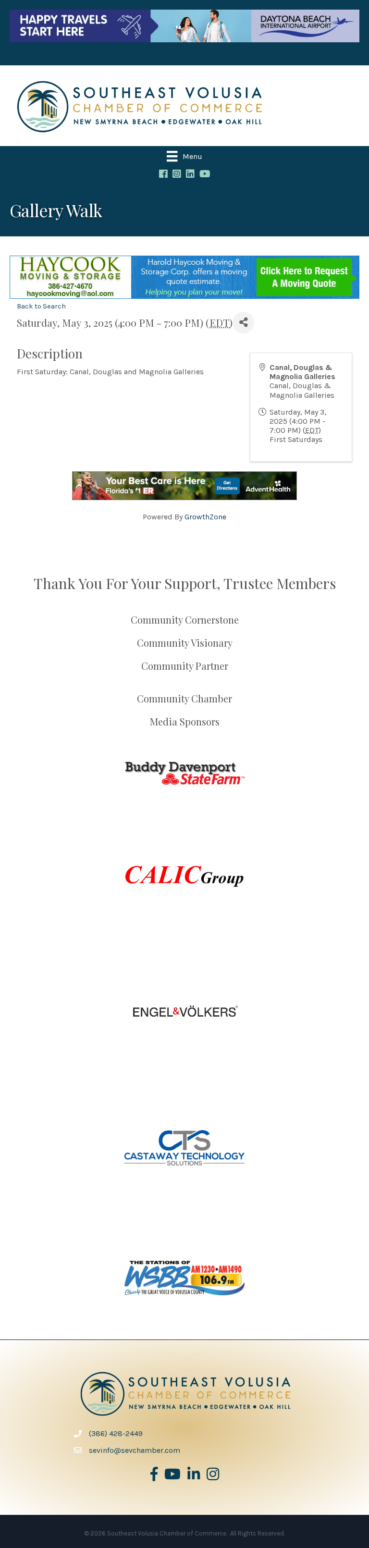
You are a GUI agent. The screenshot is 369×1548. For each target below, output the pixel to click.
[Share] (243, 322)
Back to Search (41, 306)
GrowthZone (205, 516)
